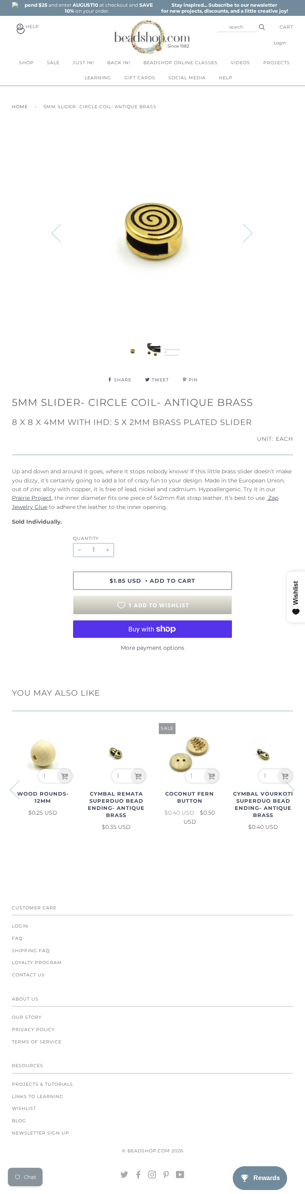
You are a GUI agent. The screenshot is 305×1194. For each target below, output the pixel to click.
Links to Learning (38, 1096)
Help (31, 26)
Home (20, 106)
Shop (26, 62)
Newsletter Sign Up (40, 1133)
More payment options (152, 647)
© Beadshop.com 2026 (152, 1151)
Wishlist (24, 1108)
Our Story (27, 1017)
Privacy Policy (33, 1029)
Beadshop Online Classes (180, 62)
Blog (19, 1120)
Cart (286, 27)
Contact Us (28, 975)
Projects (276, 62)
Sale (53, 62)
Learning (98, 77)
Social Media (187, 77)
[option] (87, 8)
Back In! (118, 62)
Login (280, 43)
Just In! (83, 62)
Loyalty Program (37, 962)
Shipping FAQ (31, 950)
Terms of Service (37, 1042)
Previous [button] (61, 233)
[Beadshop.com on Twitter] (124, 1176)
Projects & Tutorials (42, 1084)
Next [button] (242, 233)
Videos (240, 62)
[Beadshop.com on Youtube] (180, 1176)
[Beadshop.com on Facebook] (138, 1176)
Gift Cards (139, 77)
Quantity (86, 538)
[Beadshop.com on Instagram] (152, 1176)
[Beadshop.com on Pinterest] (166, 1176)
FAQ (17, 938)
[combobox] (237, 27)
